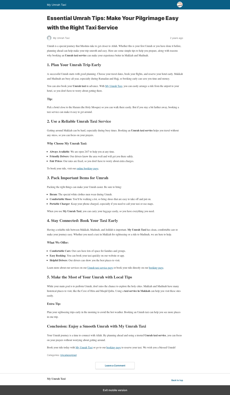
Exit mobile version (115, 390)
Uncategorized (68, 355)
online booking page (87, 168)
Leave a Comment (115, 365)
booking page (156, 267)
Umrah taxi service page (100, 267)
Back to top (177, 380)
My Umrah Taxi (113, 86)
